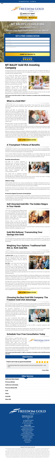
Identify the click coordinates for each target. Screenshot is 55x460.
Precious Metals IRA (11, 387)
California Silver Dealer (12, 379)
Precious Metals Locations (27, 433)
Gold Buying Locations (27, 428)
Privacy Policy (27, 439)
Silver (7, 393)
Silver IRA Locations (27, 432)
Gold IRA (7, 396)
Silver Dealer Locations (27, 437)
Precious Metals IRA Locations (27, 435)
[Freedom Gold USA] (27, 410)
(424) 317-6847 (28, 14)
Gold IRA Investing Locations (27, 429)
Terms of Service (27, 440)
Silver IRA (8, 399)
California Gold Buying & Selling (27, 426)
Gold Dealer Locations (27, 436)
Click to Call (23, 17)
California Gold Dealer (11, 385)
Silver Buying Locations (27, 430)
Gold (6, 390)
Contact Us (33, 17)
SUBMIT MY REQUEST (27, 54)
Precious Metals (10, 382)
